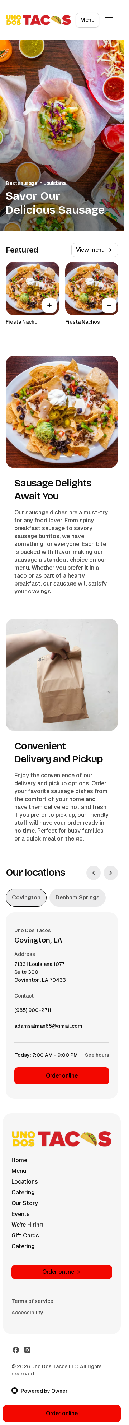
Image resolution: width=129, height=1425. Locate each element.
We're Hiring (27, 1225)
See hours (97, 1055)
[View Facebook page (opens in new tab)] (15, 1350)
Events (20, 1214)
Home (19, 1160)
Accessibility (27, 1312)
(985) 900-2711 (32, 1012)
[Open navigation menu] (109, 20)
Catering (23, 1192)
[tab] (26, 898)
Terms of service (32, 1301)
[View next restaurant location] (111, 873)
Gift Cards (25, 1235)
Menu (87, 20)
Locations (24, 1181)
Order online (62, 1075)
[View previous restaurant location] (93, 873)
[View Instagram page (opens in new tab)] (27, 1350)
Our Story (24, 1203)
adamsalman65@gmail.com (48, 1028)
